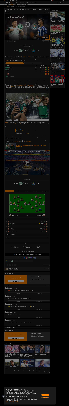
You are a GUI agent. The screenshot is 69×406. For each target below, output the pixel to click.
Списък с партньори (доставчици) (12, 401)
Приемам (45, 394)
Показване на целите (45, 397)
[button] (3, 396)
